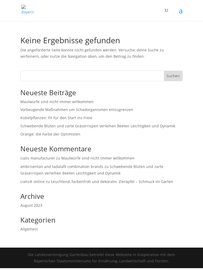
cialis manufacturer (37, 158)
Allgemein (29, 229)
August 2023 (31, 205)
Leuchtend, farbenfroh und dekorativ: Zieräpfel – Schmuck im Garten (112, 181)
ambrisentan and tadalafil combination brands (61, 166)
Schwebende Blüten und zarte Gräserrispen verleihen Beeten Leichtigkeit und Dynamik (97, 125)
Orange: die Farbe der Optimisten (50, 134)
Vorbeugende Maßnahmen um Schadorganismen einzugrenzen (76, 109)
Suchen (173, 75)
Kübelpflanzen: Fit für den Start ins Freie (56, 117)
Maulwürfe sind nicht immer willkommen (57, 101)
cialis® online (32, 181)
